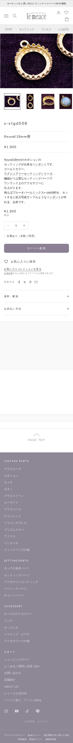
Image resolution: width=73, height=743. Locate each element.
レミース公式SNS (15, 693)
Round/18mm (12, 160)
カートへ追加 (36, 248)
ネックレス (11, 628)
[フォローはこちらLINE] (38, 711)
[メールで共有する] (36, 282)
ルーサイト (11, 502)
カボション (11, 476)
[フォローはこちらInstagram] (6, 711)
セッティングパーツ (17, 575)
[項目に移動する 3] (48, 101)
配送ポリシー (36, 739)
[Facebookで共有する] (19, 282)
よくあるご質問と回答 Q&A (22, 666)
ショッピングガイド (17, 660)
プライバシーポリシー (14, 735)
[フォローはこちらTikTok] (27, 711)
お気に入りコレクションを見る (23, 269)
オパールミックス (32, 193)
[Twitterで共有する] (24, 282)
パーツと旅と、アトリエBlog (22, 700)
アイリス (9, 536)
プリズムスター (14, 530)
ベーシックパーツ (15, 589)
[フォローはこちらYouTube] (17, 711)
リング (8, 621)
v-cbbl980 (50, 193)
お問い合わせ (12, 673)
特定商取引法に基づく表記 (56, 735)
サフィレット (12, 516)
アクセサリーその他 (17, 641)
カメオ (8, 482)
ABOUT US (11, 687)
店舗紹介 (9, 680)
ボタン (8, 489)
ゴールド (46, 29)
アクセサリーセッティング (21, 582)
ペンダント (39, 164)
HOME (8, 29)
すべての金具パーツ (17, 568)
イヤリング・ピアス (17, 634)
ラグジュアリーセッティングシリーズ (28, 174)
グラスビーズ (12, 469)
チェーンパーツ (14, 595)
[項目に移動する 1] (12, 101)
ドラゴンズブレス (15, 523)
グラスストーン (14, 496)
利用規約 (22, 739)
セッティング (26, 29)
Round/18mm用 (17, 136)
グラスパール (12, 509)
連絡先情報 (50, 739)
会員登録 (8, 273)
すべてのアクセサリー (18, 614)
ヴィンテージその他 (17, 550)
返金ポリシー (34, 735)
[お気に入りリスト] (66, 13)
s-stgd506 (64, 29)
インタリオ (11, 543)
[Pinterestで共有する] (30, 282)
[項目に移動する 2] (30, 101)
